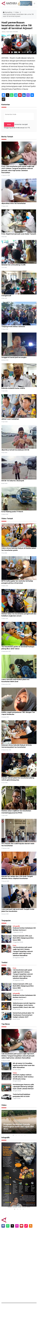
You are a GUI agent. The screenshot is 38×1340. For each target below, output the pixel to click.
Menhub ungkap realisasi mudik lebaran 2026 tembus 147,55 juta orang (23, 1077)
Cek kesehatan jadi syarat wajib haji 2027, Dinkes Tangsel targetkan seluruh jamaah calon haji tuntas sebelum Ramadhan (23, 951)
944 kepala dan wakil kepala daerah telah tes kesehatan (17, 845)
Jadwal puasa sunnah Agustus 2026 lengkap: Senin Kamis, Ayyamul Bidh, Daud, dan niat (24, 1005)
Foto (14, 945)
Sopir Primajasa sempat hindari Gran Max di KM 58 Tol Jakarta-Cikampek (18, 480)
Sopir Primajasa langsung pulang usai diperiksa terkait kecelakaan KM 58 (16, 449)
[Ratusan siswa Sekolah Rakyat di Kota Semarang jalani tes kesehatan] (19, 732)
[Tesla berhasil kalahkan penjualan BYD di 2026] (6, 1097)
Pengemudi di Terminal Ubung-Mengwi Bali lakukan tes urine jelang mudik (18, 264)
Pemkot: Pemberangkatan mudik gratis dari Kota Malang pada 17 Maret (18, 510)
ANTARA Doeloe (7, 1275)
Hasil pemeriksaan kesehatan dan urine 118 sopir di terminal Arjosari (18, 15)
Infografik (16, 926)
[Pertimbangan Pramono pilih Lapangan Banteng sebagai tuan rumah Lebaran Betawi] (6, 1087)
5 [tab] (25, 1135)
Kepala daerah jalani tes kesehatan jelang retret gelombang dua (17, 779)
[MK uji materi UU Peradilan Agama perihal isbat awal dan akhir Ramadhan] (6, 1066)
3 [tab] (19, 1135)
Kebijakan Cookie (26, 1282)
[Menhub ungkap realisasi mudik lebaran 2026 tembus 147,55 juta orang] (6, 1076)
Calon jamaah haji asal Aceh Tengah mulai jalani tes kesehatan (17, 910)
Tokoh (22, 1246)
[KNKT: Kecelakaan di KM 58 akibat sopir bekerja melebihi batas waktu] (19, 375)
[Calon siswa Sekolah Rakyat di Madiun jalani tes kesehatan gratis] (19, 535)
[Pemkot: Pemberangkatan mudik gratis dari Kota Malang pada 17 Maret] (19, 498)
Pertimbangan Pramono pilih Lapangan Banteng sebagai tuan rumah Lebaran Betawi (23, 1087)
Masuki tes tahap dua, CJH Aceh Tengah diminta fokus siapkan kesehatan (17, 877)
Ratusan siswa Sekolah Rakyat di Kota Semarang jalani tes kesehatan (16, 746)
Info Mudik (24, 1243)
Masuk (22, 1268)
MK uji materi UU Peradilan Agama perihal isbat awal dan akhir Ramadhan (24, 1065)
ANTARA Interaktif (8, 1268)
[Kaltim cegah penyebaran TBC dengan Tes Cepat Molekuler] (19, 699)
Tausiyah (23, 1249)
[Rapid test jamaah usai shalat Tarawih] (18, 221)
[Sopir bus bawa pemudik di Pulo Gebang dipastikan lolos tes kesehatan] (19, 190)
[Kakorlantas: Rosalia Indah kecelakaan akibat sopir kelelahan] (19, 406)
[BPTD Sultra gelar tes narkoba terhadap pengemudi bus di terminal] (19, 568)
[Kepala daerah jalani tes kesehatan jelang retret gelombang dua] (19, 765)
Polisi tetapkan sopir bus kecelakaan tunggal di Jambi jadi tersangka (16, 356)
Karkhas (4, 1261)
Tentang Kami (25, 1286)
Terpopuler (6, 920)
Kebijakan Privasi (26, 1279)
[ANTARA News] (10, 3)
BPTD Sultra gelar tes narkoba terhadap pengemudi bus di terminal (17, 582)
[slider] (7, 52)
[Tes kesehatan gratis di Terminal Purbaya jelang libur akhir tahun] (19, 634)
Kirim (9, 124)
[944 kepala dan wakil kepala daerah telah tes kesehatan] (19, 830)
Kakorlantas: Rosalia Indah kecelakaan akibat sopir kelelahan (16, 418)
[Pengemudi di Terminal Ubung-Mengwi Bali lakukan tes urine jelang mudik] (19, 252)
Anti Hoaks (5, 1265)
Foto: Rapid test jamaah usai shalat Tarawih (18, 234)
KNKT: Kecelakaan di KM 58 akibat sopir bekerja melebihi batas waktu (17, 387)
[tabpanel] (19, 1122)
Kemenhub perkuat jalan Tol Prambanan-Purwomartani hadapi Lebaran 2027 (23, 1015)
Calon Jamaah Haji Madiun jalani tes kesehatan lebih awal (15, 680)
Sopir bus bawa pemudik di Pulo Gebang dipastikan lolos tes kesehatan (17, 202)
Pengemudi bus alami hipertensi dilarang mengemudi (17, 294)
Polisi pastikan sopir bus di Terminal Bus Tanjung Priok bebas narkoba (17, 325)
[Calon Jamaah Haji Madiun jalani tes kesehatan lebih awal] (19, 666)
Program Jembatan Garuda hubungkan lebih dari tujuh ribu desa (18, 1126)
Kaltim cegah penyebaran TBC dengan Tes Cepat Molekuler (18, 713)
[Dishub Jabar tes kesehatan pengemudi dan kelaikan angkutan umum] (19, 601)
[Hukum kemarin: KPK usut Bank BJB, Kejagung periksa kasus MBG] (6, 939)
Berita (22, 1232)
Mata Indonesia (7, 1272)
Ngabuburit (24, 1236)
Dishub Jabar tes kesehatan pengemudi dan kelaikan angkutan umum (18, 615)
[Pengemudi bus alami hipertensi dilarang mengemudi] (19, 282)
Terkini (4, 962)
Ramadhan (8, 12)
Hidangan (24, 1239)
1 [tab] (13, 1135)
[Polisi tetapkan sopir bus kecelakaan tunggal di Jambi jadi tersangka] (19, 344)
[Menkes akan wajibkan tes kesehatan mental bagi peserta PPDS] (19, 798)
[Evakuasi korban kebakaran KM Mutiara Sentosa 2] (6, 929)
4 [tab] (22, 1135)
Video (17, 12)
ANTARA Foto (25, 1299)
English (23, 1253)
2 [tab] (16, 1135)
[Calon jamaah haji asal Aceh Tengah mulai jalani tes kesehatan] (19, 896)
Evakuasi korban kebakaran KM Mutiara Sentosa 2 (18, 1201)
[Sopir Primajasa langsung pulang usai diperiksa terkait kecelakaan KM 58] (19, 437)
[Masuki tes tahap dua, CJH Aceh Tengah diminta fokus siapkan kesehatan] (19, 863)
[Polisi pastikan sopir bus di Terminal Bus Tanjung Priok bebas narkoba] (19, 313)
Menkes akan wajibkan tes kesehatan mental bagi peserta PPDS (16, 812)
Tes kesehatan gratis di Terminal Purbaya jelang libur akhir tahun (17, 648)
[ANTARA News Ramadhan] (12, 1220)
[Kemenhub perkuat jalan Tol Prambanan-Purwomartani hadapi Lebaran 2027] (6, 1016)
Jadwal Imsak (25, 1256)
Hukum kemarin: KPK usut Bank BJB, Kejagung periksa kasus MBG (23, 938)
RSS (21, 1296)
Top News (5, 1024)
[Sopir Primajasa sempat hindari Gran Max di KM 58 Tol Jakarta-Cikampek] (19, 468)
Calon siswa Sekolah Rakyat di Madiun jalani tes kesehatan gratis (18, 549)
